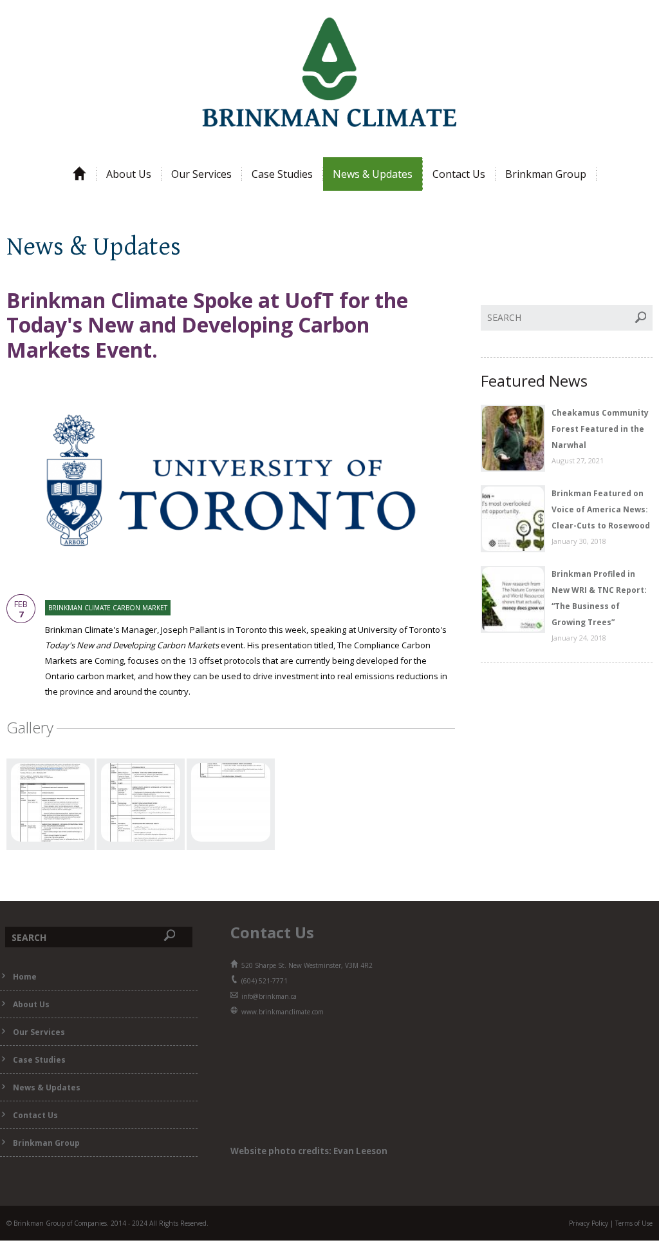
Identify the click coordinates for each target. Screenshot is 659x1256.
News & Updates (373, 174)
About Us (128, 174)
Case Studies (282, 174)
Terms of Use (634, 1223)
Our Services (201, 174)
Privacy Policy (588, 1223)
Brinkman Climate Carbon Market (107, 607)
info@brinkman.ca (269, 996)
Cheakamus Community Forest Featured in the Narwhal (600, 428)
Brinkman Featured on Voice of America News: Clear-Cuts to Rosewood (601, 509)
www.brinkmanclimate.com (282, 1011)
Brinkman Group (545, 174)
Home (25, 976)
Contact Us (458, 174)
